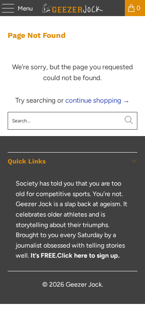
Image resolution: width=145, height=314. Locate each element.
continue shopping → (97, 100)
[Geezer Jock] (72, 8)
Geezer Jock (84, 284)
